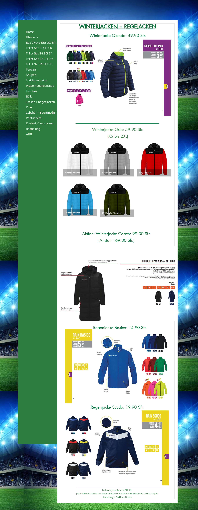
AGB (29, 134)
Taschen (31, 91)
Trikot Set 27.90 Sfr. (39, 59)
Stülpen (31, 75)
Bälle (29, 96)
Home (30, 32)
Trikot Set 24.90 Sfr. (39, 53)
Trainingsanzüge (36, 80)
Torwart (31, 69)
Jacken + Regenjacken (40, 102)
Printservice (34, 118)
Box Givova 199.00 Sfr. (41, 42)
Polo (29, 107)
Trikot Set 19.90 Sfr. (39, 48)
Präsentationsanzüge (40, 86)
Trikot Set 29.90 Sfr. (39, 64)
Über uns (32, 37)
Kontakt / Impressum (40, 123)
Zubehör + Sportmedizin (41, 112)
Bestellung (33, 129)
